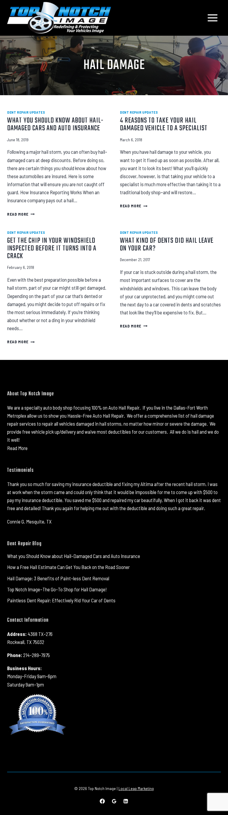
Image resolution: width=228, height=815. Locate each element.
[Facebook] (102, 801)
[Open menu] (212, 17)
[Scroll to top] (213, 791)
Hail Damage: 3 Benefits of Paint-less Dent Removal (58, 578)
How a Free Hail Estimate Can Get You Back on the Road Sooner (68, 567)
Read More (21, 214)
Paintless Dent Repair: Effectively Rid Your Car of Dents (61, 600)
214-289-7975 (36, 655)
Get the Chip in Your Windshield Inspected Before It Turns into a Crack (51, 248)
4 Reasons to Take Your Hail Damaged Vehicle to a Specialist (164, 124)
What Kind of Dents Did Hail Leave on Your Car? (166, 244)
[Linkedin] (126, 801)
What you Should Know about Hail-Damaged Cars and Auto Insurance (55, 124)
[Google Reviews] (114, 801)
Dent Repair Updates (26, 112)
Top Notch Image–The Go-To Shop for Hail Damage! (57, 589)
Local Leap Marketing (136, 788)
